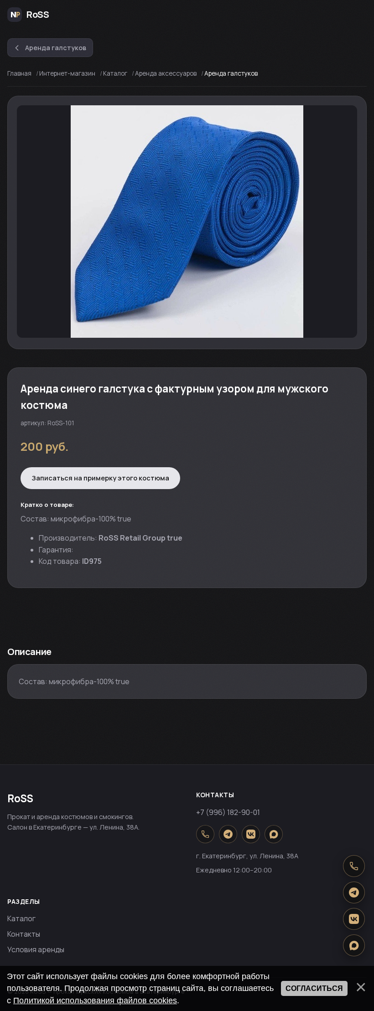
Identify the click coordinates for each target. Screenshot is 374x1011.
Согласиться (314, 988)
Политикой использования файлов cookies (95, 1000)
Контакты (23, 934)
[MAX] (274, 834)
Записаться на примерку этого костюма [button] (100, 477)
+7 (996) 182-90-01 (228, 812)
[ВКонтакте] (251, 834)
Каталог (21, 918)
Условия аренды (35, 949)
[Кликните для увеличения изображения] (187, 221)
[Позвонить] (205, 834)
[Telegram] (228, 834)
